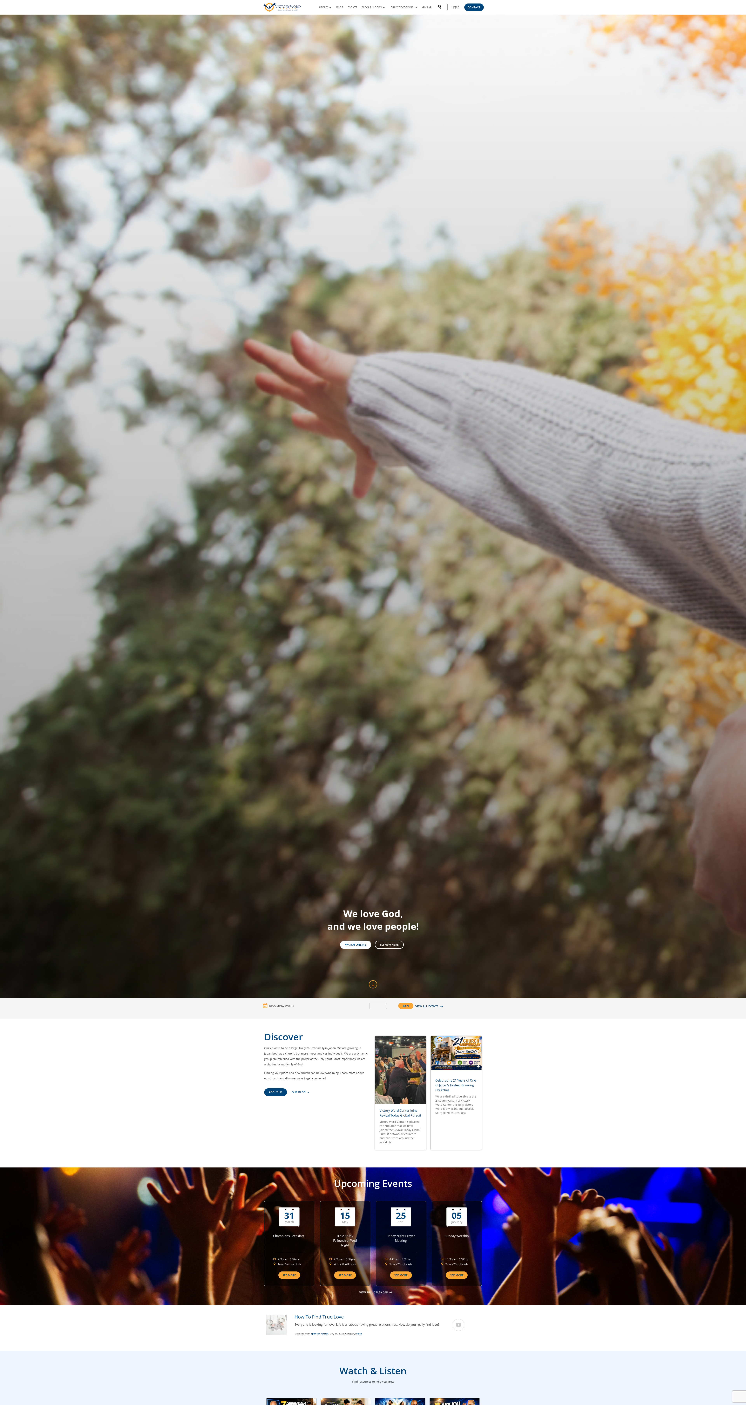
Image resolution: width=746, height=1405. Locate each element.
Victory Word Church (345, 1264)
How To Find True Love (319, 1316)
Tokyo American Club (289, 1264)
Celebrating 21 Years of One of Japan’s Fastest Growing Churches (455, 1085)
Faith (359, 1333)
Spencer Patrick (319, 1333)
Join (406, 1006)
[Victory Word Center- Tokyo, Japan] (282, 7)
